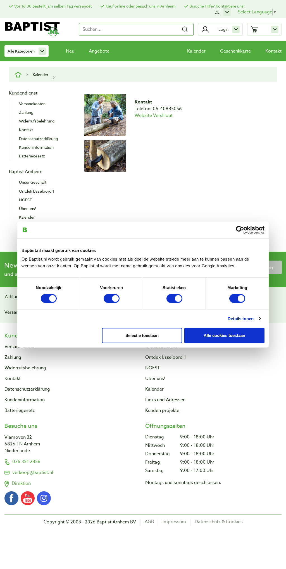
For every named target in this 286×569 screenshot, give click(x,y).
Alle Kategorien (21, 51)
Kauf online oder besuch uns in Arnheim (141, 6)
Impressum (174, 522)
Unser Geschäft (32, 182)
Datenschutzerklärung (38, 138)
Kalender (196, 51)
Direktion (21, 483)
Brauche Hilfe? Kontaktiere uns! (217, 6)
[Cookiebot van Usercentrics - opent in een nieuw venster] (240, 230)
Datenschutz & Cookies (219, 522)
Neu (70, 51)
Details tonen (241, 318)
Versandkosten (32, 103)
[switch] (112, 298)
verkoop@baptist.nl (32, 472)
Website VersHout (154, 115)
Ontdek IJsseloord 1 (36, 191)
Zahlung (26, 112)
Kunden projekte (162, 410)
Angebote (99, 51)
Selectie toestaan (142, 335)
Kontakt (273, 51)
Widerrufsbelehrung (36, 121)
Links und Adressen (165, 399)
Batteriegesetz (32, 156)
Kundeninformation (36, 147)
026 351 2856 (26, 461)
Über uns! (27, 208)
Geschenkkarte (235, 51)
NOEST (25, 199)
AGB (149, 522)
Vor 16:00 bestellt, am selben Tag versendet (53, 6)
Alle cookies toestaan (224, 335)
